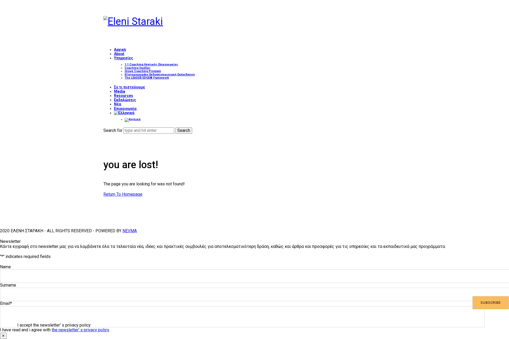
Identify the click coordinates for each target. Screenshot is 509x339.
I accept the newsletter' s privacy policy (54, 325)
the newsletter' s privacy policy (80, 329)
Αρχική (120, 49)
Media (119, 91)
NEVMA (129, 230)
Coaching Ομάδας (138, 68)
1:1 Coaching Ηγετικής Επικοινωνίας (151, 64)
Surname (8, 285)
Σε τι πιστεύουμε (129, 87)
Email (6, 303)
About (119, 54)
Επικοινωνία (125, 108)
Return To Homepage (122, 194)
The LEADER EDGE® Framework (147, 77)
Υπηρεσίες (123, 58)
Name (5, 266)
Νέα (117, 104)
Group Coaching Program (143, 71)
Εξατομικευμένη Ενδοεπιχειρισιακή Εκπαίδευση (160, 74)
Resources (123, 95)
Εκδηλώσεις (125, 100)
